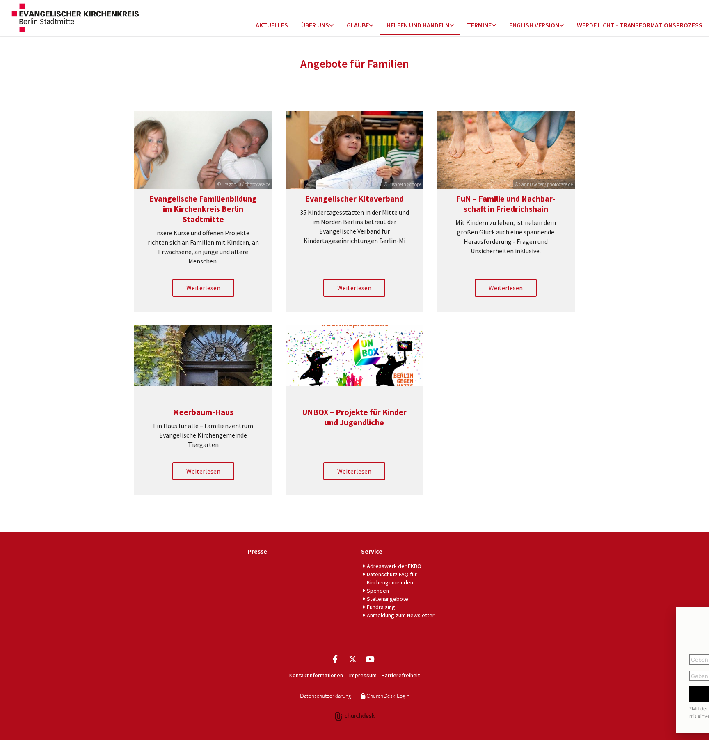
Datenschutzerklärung (325, 695)
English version (534, 25)
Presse (257, 551)
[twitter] (352, 659)
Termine (479, 25)
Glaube (358, 25)
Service (371, 551)
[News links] (562, 25)
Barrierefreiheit (401, 675)
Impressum (363, 675)
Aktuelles (272, 25)
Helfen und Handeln (418, 25)
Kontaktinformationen (316, 675)
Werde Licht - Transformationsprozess (639, 25)
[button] (203, 288)
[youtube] (370, 659)
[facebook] (335, 659)
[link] (317, 25)
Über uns (315, 25)
